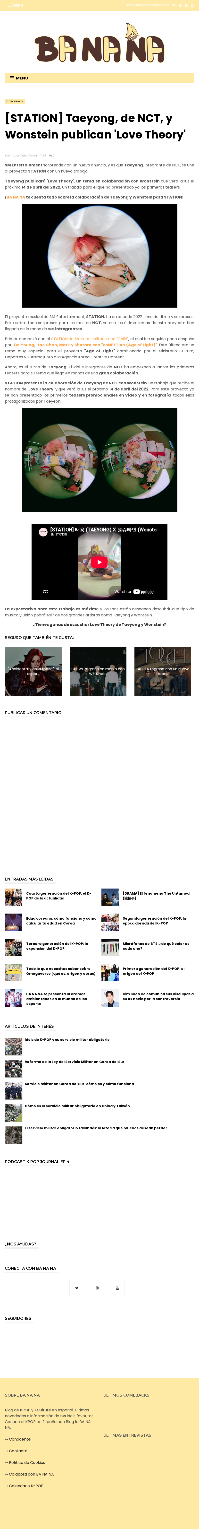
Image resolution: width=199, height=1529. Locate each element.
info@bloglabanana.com (148, 5)
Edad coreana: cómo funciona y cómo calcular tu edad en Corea (61, 921)
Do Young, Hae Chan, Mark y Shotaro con (57, 345)
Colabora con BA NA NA (31, 1474)
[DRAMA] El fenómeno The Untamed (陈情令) (156, 896)
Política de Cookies (27, 1462)
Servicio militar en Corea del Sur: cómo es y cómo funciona (79, 1083)
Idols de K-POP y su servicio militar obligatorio (67, 1039)
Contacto (18, 1451)
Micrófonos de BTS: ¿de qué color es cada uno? (156, 946)
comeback (14, 101)
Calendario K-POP (26, 1486)
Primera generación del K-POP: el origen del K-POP (153, 971)
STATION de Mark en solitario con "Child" (89, 339)
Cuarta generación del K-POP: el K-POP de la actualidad (58, 896)
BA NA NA (16, 197)
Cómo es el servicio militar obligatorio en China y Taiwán (77, 1106)
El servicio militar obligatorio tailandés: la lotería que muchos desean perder (96, 1128)
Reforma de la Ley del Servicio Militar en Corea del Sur (74, 1061)
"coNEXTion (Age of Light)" (129, 345)
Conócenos (20, 1439)
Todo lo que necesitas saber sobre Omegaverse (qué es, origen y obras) (61, 971)
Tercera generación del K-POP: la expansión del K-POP (57, 946)
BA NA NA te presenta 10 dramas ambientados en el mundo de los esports (56, 999)
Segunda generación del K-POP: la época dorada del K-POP (154, 921)
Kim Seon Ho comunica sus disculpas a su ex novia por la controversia (158, 996)
